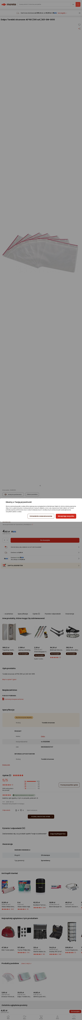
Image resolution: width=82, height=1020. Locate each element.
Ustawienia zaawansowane (41, 516)
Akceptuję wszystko (66, 516)
